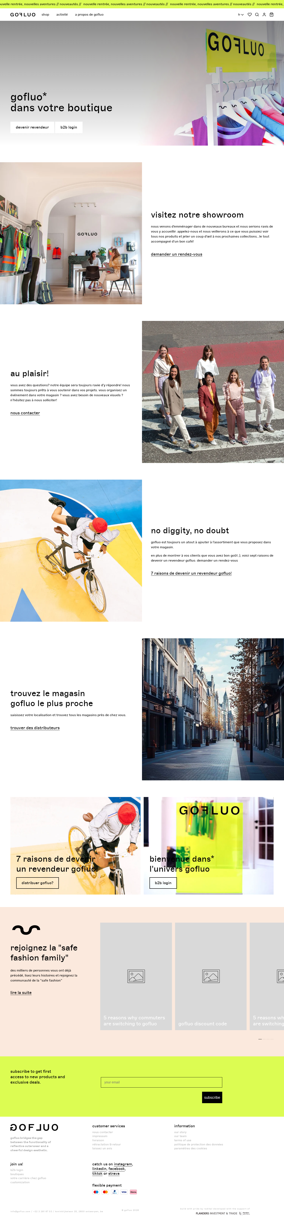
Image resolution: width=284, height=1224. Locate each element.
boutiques (17, 1174)
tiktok (97, 1173)
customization (20, 1182)
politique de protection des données (198, 1144)
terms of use (182, 1140)
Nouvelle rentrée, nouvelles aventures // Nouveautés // (86, 4)
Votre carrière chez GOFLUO (28, 1178)
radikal (208, 1209)
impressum (99, 1136)
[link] (75, 846)
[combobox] (241, 15)
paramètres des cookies (190, 1148)
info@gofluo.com (20, 1211)
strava (114, 1173)
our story (180, 1132)
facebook (117, 1169)
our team (180, 1136)
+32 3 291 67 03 (42, 1211)
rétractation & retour (106, 1144)
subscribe (212, 1097)
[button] (46, 14)
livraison (98, 1140)
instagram (123, 1164)
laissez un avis (102, 1148)
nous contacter (102, 1132)
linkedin (99, 1169)
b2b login (16, 1170)
